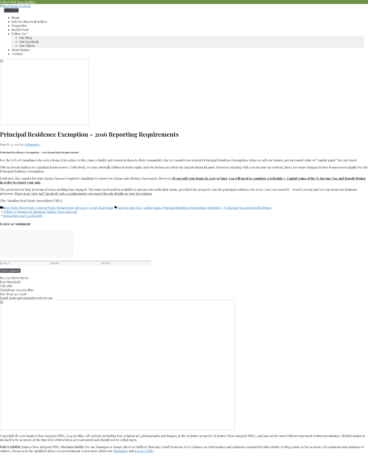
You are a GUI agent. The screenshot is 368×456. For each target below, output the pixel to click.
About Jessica (21, 50)
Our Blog (25, 38)
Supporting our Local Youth (22, 216)
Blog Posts (10, 208)
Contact (17, 54)
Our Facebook (29, 42)
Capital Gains (151, 208)
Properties (19, 26)
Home (16, 18)
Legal (93, 208)
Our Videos (26, 46)
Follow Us (18, 34)
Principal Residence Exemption (184, 208)
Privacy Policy (144, 451)
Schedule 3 (214, 208)
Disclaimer (120, 451)
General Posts (45, 208)
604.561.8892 (26, 2)
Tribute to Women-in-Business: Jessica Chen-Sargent (40, 212)
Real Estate (106, 208)
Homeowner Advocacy (72, 208)
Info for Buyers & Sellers (29, 22)
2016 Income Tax (129, 208)
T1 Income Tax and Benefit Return (247, 208)
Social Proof (20, 30)
